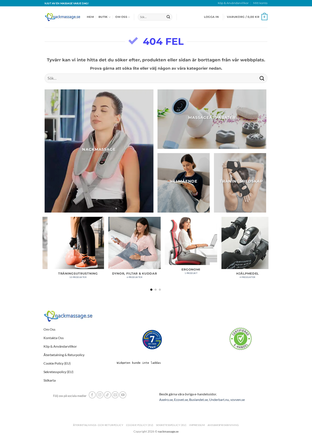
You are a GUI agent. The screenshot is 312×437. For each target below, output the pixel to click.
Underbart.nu (219, 400)
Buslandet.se (198, 400)
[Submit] (168, 17)
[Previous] (45, 253)
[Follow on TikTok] (107, 394)
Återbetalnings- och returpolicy (98, 425)
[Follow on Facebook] (92, 394)
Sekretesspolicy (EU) (171, 425)
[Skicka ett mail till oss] (115, 394)
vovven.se (237, 400)
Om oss (121, 16)
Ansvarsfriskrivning (223, 425)
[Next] (266, 253)
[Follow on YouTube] (122, 394)
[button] (211, 17)
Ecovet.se (181, 400)
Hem (90, 16)
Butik (103, 16)
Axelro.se (166, 400)
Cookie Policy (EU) (139, 425)
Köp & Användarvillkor (233, 3)
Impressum (197, 425)
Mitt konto (260, 3)
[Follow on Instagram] (99, 394)
